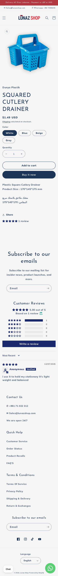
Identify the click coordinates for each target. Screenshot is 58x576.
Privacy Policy (14, 491)
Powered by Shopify (36, 573)
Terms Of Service (16, 484)
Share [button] (9, 214)
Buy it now (29, 174)
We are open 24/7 (17, 420)
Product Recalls (15, 455)
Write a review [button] (29, 343)
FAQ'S (10, 463)
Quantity (7, 147)
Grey (9, 140)
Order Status (14, 448)
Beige (39, 133)
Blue (25, 133)
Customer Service (17, 441)
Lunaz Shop (24, 573)
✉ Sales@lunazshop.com (21, 413)
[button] (4, 18)
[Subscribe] (47, 288)
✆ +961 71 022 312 (17, 405)
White (10, 133)
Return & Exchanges (18, 505)
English (27, 560)
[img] (10, 364)
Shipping (6, 122)
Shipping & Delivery (18, 498)
